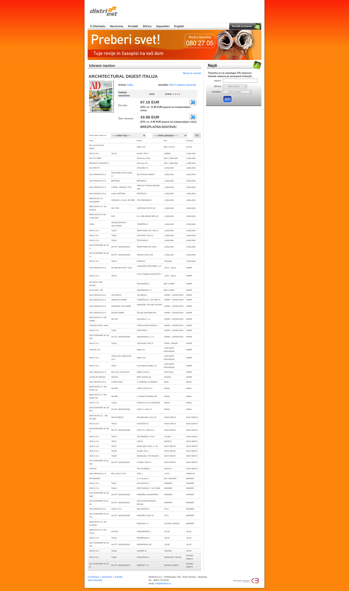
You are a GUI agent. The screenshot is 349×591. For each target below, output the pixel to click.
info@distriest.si (163, 583)
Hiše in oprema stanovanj (182, 84)
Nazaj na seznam (192, 73)
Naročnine (107, 577)
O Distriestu (93, 577)
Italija (130, 84)
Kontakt (118, 577)
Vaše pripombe (95, 580)
